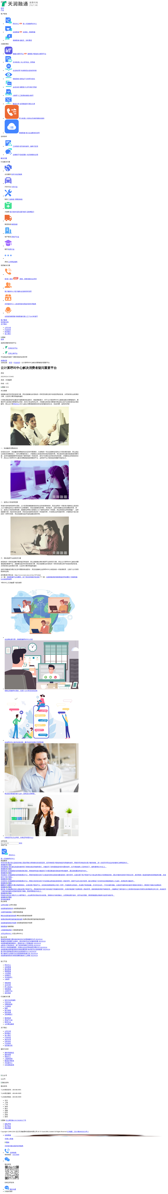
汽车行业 (14, 187)
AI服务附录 (9, 1059)
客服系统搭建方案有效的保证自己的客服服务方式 (18, 939)
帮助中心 (8, 1057)
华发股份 (4, 875)
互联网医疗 (30, 212)
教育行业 (11, 249)
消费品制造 (19, 199)
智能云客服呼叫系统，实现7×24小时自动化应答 (21, 690)
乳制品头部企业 (6, 895)
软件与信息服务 (16, 174)
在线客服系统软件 (7, 908)
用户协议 (8, 1126)
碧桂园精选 (5, 867)
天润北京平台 (13, 348)
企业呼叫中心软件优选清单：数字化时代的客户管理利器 (24, 742)
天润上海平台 (13, 353)
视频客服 (16, 40)
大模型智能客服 (6, 912)
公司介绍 (8, 327)
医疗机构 (13, 212)
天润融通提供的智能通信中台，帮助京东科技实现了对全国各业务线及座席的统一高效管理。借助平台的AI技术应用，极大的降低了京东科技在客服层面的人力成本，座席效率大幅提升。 (71, 881)
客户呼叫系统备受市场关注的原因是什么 (15, 951)
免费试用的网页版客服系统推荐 (12, 919)
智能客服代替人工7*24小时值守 (27, 316)
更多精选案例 (5, 899)
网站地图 (8, 1128)
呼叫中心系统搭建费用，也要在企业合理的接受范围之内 (20, 947)
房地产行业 (15, 237)
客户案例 (4, 320)
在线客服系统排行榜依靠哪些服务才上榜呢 (15, 955)
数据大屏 (16, 104)
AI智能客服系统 (6, 930)
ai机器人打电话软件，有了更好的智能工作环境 (17, 945)
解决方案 (4, 158)
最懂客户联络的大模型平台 (37, 54)
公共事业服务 (13, 262)
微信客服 (8, 969)
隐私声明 (8, 1124)
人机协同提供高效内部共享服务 (25, 304)
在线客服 (16, 32)
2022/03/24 (38, 939)
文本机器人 (17, 62)
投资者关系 (5, 322)
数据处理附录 (9, 1061)
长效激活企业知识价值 (29, 70)
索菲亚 (3, 889)
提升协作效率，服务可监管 (28, 146)
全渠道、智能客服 (29, 32)
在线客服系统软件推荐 (8, 923)
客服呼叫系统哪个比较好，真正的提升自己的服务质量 (19, 941)
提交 (20, 843)
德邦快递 (4, 871)
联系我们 (8, 332)
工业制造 (11, 199)
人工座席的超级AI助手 (26, 95)
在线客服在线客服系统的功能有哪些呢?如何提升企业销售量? (22, 949)
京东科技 (4, 881)
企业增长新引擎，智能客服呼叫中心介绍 (19, 639)
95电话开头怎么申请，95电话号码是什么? (19, 837)
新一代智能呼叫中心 (30, 24)
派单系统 (8, 993)
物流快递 (14, 224)
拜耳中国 (4, 863)
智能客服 (22, 133)
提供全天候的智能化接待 (35, 118)
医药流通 (19, 212)
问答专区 (8, 1041)
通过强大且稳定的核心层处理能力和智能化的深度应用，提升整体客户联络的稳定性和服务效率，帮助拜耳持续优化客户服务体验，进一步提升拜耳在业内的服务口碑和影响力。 (68, 863)
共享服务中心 (9, 304)
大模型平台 (8, 991)
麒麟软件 (4, 885)
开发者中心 (8, 1063)
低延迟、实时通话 (25, 40)
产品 (2, 10)
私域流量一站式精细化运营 (28, 154)
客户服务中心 (9, 291)
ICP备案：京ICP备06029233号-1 (78, 1131)
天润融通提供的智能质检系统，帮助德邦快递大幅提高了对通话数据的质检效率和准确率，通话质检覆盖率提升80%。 (47, 871)
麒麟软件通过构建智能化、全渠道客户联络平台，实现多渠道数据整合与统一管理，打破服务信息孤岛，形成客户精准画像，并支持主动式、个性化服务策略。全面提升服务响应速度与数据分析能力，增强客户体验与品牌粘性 (84, 885)
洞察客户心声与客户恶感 (28, 87)
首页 (2, 8)
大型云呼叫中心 (6, 933)
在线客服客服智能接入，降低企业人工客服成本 (17, 943)
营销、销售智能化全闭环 (28, 279)
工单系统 (16, 146)
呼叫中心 (16, 24)
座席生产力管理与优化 (27, 79)
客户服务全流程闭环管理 (23, 291)
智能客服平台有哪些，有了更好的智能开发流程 (23, 577)
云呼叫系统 (5, 905)
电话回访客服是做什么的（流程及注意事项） (20, 793)
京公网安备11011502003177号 (16, 1120)
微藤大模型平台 (18, 54)
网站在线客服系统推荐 (8, 915)
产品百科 (8, 1043)
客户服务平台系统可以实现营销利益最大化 (15, 953)
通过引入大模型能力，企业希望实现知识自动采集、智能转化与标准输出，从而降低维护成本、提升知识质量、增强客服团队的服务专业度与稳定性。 (63, 895)
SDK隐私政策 (9, 1065)
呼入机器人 (23, 118)
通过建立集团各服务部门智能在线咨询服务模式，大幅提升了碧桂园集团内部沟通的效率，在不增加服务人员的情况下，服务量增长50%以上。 (58, 867)
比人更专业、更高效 (28, 62)
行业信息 (8, 329)
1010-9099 (15, 1154)
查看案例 (4, 865)
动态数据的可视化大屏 (27, 104)
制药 (24, 212)
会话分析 (16, 87)
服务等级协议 (9, 1052)
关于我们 (4, 324)
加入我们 (8, 334)
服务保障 (8, 1054)
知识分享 (8, 1039)
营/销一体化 (9, 279)
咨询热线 (13, 1152)
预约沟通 (13, 1189)
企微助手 (16, 154)
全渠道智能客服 (10, 316)
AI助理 (15, 95)
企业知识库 (17, 70)
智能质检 (16, 79)
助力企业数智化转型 (33, 133)
